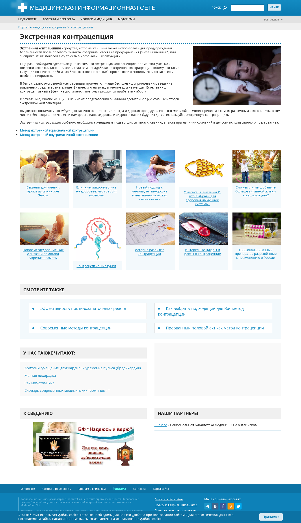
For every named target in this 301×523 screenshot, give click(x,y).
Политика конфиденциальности (176, 505)
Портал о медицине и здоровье (42, 27)
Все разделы (272, 19)
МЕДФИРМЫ (126, 19)
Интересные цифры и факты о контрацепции (202, 252)
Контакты (139, 489)
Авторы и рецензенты (57, 489)
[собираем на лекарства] (83, 448)
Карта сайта (161, 489)
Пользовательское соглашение (175, 510)
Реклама (119, 489)
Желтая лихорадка (40, 375)
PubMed (160, 425)
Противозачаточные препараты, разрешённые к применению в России (256, 253)
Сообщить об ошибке (169, 499)
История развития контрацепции (149, 252)
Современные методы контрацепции (75, 328)
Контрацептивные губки (96, 266)
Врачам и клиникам (92, 489)
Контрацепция (82, 27)
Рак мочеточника (39, 383)
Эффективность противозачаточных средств (83, 308)
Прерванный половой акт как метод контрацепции (215, 328)
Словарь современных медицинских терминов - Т (67, 390)
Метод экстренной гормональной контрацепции (57, 130)
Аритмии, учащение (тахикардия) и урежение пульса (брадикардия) (82, 368)
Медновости (27, 19)
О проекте (28, 489)
